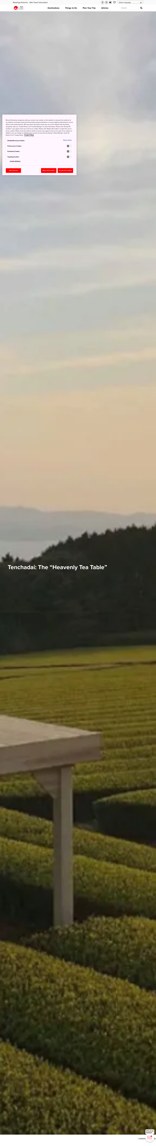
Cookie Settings (15, 161)
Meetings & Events (20, 2)
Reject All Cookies (49, 170)
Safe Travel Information (38, 2)
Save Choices (13, 170)
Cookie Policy (29, 135)
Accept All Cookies (65, 170)
